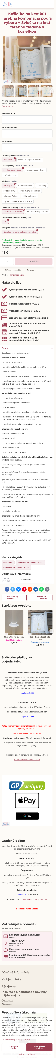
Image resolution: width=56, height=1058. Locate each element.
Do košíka (33, 261)
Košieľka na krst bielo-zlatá (40, 638)
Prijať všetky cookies (39, 1047)
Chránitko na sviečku (14, 637)
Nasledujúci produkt (42, 597)
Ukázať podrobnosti (27, 1054)
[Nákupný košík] (44, 4)
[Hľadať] (38, 4)
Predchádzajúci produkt (13, 597)
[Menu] (51, 4)
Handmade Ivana (17, 275)
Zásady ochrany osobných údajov (16, 1039)
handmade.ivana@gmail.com (27, 759)
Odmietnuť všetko (13, 1047)
